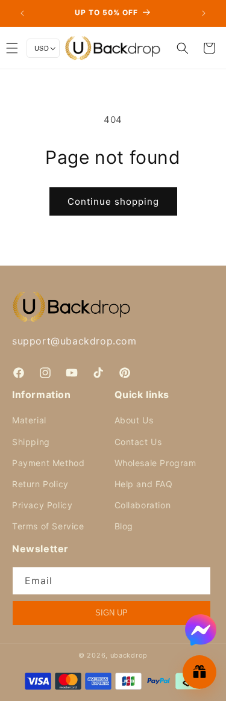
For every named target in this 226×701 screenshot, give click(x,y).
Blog (124, 526)
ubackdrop (129, 655)
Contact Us (138, 442)
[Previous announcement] (22, 13)
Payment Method (48, 463)
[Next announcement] (203, 13)
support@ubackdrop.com (74, 341)
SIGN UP (111, 612)
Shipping (31, 442)
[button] (182, 48)
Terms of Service (48, 526)
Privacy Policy (42, 505)
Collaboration (143, 505)
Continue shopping (113, 201)
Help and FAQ (144, 484)
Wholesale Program (155, 463)
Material (29, 420)
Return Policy (40, 484)
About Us (134, 420)
